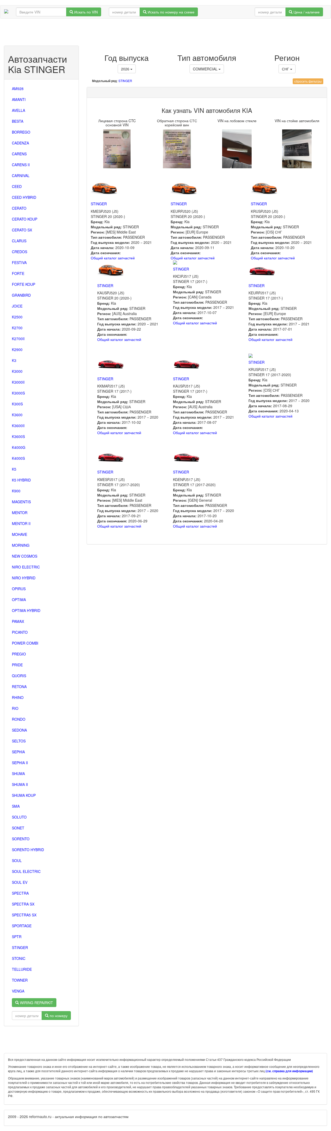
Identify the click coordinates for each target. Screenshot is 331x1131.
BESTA (17, 121)
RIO (15, 708)
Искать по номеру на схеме (170, 11)
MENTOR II (21, 523)
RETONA (19, 686)
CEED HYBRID (24, 197)
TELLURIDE (22, 969)
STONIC (18, 958)
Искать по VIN (85, 11)
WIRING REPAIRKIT (36, 1002)
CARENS (19, 153)
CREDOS (19, 251)
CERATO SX (22, 229)
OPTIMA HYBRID (26, 610)
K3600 (17, 414)
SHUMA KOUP (24, 795)
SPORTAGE (22, 925)
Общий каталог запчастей (113, 257)
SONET (18, 827)
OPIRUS (19, 588)
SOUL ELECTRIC (26, 871)
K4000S (18, 458)
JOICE (17, 306)
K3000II (18, 382)
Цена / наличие (306, 11)
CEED (17, 186)
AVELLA (18, 110)
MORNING (20, 545)
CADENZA (20, 142)
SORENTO (20, 838)
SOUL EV (19, 882)
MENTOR (19, 512)
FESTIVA (19, 262)
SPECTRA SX (23, 904)
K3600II (18, 425)
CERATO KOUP (24, 219)
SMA (16, 806)
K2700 (17, 327)
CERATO (19, 208)
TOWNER (20, 980)
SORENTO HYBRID (28, 849)
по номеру (58, 1015)
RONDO (18, 719)
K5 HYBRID (21, 480)
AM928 (18, 88)
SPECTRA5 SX (24, 914)
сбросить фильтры (308, 81)
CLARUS (19, 240)
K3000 (17, 371)
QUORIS (19, 675)
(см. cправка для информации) (289, 1071)
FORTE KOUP (23, 284)
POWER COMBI (25, 643)
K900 (16, 490)
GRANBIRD (21, 295)
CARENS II (21, 164)
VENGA (18, 991)
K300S (17, 403)
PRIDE (17, 664)
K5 (14, 469)
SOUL (17, 860)
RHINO (18, 697)
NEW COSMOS (24, 556)
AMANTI (19, 99)
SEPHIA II (20, 762)
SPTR (16, 936)
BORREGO (21, 132)
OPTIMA (19, 599)
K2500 (17, 316)
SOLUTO (19, 817)
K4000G (18, 447)
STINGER (20, 947)
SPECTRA (20, 893)
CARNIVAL (20, 175)
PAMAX (18, 621)
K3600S (18, 436)
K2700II (18, 338)
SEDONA (19, 730)
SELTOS (19, 740)
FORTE (18, 273)
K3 (14, 360)
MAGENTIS (21, 501)
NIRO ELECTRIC (26, 567)
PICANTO (20, 632)
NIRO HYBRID (23, 577)
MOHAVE (19, 534)
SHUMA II (20, 784)
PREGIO (19, 653)
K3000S (18, 393)
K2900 (17, 349)
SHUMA (18, 773)
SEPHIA (18, 751)
